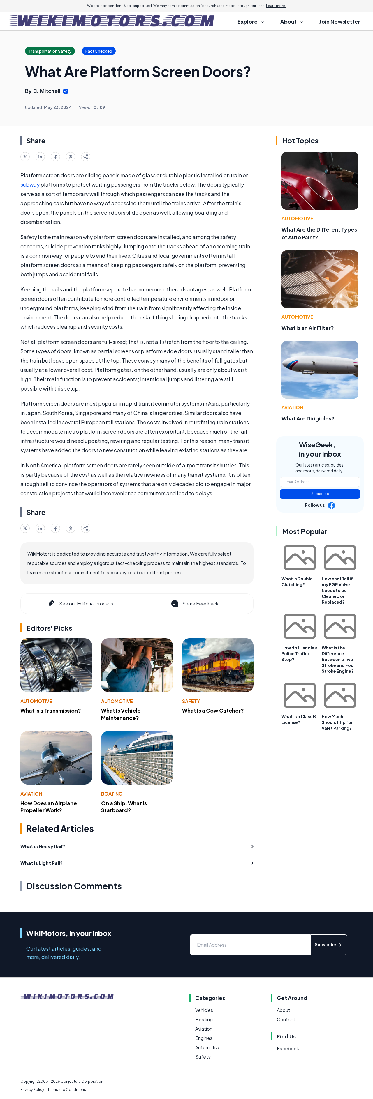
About (283, 1010)
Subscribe (320, 494)
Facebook (288, 1048)
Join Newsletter (339, 21)
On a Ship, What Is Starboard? (124, 807)
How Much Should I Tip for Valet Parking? (337, 722)
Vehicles (204, 1010)
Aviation (31, 794)
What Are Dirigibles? (308, 418)
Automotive (36, 701)
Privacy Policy (32, 1089)
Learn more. (276, 5)
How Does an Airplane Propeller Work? (48, 807)
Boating (111, 794)
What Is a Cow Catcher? (213, 710)
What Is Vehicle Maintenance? (121, 714)
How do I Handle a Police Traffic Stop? (299, 653)
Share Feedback (200, 603)
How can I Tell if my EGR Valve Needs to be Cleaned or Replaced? (337, 590)
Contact (286, 1019)
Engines (203, 1038)
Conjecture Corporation (82, 1081)
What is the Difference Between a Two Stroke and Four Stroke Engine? (338, 659)
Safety (191, 701)
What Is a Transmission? (50, 710)
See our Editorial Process (86, 603)
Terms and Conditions (66, 1089)
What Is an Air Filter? (307, 327)
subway (30, 184)
